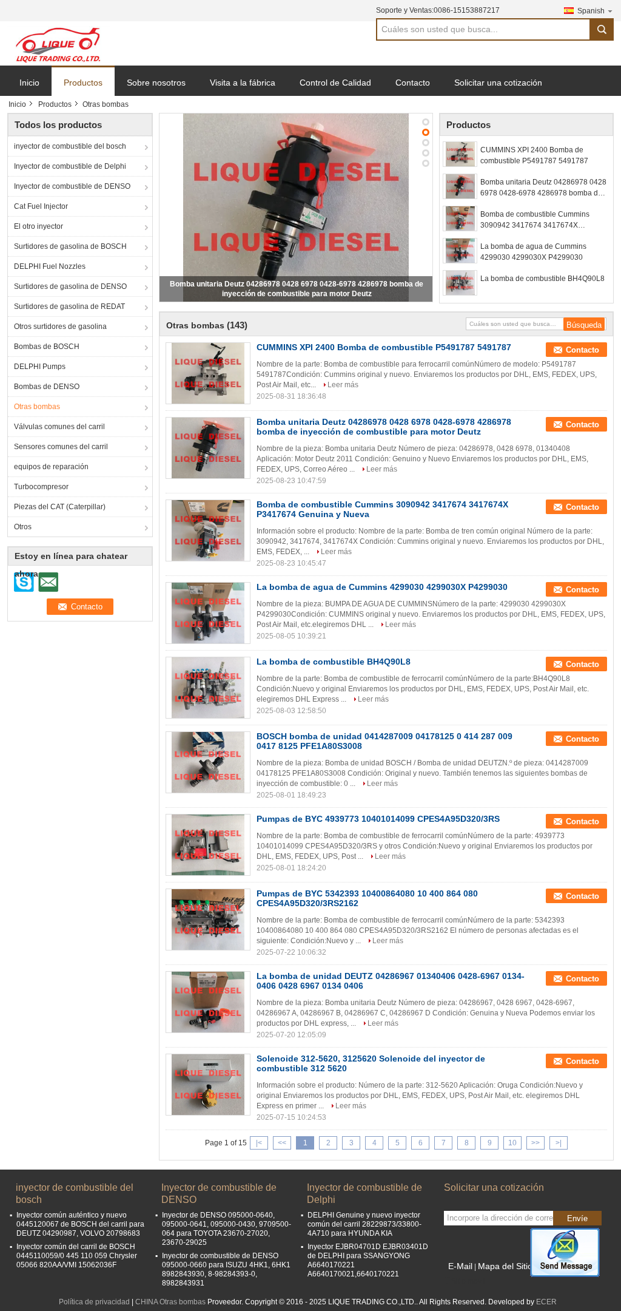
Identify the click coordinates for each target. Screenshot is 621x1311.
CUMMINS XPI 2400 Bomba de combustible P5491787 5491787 (534, 155)
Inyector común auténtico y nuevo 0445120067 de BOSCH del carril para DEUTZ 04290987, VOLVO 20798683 (80, 1224)
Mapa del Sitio (505, 1266)
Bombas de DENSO (46, 386)
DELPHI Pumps (39, 366)
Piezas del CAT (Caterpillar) (60, 507)
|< (259, 1143)
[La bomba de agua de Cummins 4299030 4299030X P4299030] (460, 250)
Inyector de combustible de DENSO (72, 186)
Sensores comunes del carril (61, 446)
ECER (546, 1302)
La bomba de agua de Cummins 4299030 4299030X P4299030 (533, 252)
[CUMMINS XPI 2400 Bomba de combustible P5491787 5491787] (460, 154)
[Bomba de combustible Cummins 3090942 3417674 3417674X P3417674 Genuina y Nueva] (460, 218)
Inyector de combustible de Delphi (70, 166)
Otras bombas (37, 406)
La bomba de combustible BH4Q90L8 (542, 278)
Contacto (412, 82)
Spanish (591, 11)
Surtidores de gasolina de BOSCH (70, 246)
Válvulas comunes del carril (59, 426)
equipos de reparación (51, 466)
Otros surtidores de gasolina (60, 326)
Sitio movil (468, 1281)
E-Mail (460, 1266)
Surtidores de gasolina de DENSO (70, 286)
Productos (83, 82)
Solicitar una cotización (498, 82)
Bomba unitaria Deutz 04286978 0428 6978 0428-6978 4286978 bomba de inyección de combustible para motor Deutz (543, 188)
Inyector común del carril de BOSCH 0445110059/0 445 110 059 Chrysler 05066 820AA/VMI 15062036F (76, 1255)
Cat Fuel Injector (41, 206)
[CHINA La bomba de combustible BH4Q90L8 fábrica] (208, 688)
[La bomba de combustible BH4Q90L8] (460, 283)
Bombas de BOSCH (46, 346)
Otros (23, 527)
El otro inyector (38, 226)
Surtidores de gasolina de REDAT (69, 306)
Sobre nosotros (156, 82)
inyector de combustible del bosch (70, 146)
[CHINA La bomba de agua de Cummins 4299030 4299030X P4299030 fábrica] (208, 613)
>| (559, 1143)
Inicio (29, 82)
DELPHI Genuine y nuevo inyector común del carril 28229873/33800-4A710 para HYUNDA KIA (364, 1224)
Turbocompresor (41, 487)
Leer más (342, 385)
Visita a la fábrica (242, 82)
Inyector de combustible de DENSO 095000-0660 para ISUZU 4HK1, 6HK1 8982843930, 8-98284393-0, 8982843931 (226, 1269)
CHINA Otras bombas (170, 1302)
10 (512, 1143)
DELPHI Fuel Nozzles (50, 266)
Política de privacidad (94, 1302)
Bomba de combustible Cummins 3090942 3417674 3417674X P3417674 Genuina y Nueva (534, 220)
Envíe (577, 1218)
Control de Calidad (335, 82)
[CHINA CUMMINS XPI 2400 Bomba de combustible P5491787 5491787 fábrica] (208, 373)
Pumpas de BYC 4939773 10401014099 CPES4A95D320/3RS (378, 819)
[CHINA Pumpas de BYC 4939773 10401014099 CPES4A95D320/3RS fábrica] (208, 845)
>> (535, 1143)
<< (282, 1143)
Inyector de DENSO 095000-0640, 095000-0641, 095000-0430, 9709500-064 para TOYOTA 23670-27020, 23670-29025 (226, 1229)
